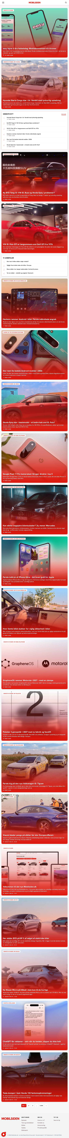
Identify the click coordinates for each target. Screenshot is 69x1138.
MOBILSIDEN (34, 3)
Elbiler (23, 1125)
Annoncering (41, 1125)
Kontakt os (41, 1123)
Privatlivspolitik (42, 1128)
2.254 (41, 1105)
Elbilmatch (24, 1130)
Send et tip (57, 1120)
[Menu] (3, 2)
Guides (23, 1128)
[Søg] (66, 2)
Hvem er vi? (41, 1120)
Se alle (63, 114)
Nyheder (24, 1120)
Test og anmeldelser (27, 1123)
